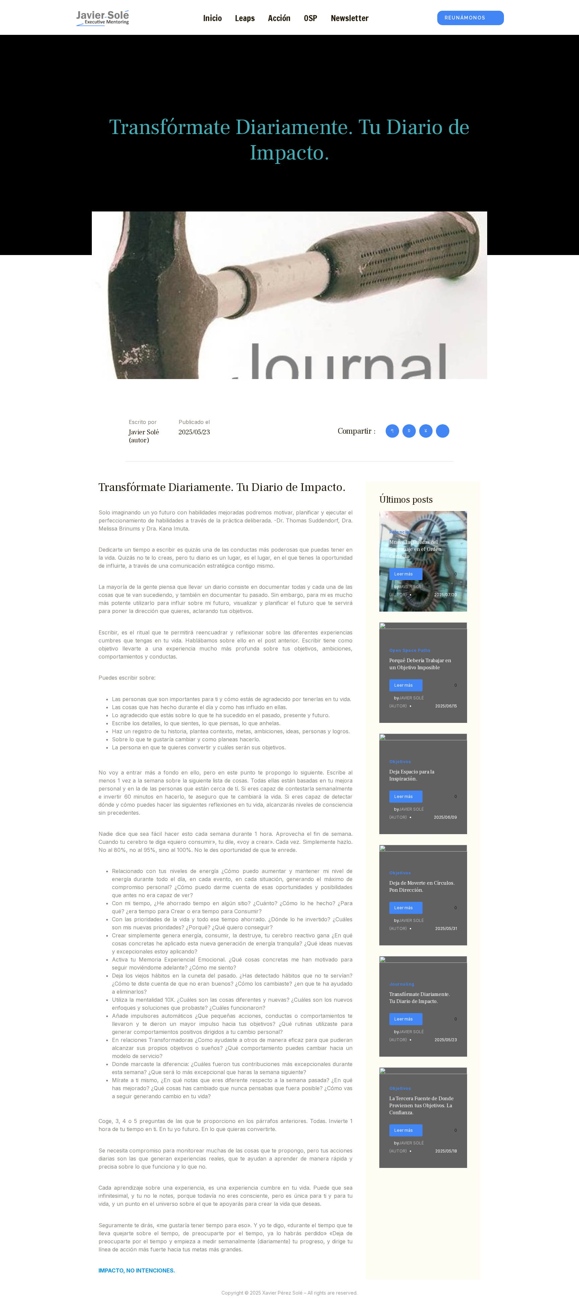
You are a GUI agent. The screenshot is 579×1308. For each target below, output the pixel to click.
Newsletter (350, 18)
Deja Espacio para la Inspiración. (411, 775)
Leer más (403, 573)
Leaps (245, 18)
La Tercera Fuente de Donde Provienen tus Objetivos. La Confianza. (421, 1105)
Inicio (212, 18)
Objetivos (400, 761)
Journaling (401, 984)
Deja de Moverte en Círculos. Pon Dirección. (421, 886)
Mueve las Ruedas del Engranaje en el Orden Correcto (415, 549)
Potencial (400, 532)
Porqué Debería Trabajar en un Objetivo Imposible (420, 664)
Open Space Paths (410, 650)
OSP (310, 18)
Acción (279, 18)
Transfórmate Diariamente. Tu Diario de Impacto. (419, 998)
